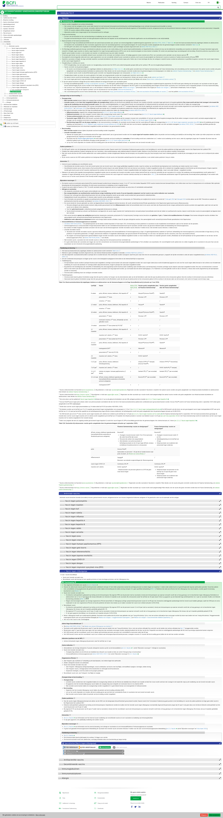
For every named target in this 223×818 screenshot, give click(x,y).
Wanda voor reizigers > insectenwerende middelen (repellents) (152, 617)
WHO (151, 589)
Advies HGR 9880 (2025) (123, 120)
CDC (152, 174)
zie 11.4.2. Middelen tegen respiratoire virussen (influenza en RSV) (100, 124)
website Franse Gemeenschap (203, 71)
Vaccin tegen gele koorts (86, 138)
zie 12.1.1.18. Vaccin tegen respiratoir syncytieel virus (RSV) (183, 122)
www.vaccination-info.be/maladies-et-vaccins (152, 91)
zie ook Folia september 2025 (170, 416)
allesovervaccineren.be (124, 89)
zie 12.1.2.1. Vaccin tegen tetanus (110, 116)
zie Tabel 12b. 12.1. (136, 73)
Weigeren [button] (204, 815)
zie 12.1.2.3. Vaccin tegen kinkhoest (152, 114)
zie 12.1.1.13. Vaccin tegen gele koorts (117, 140)
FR (208, 2)
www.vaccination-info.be (185, 91)
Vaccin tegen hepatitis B (87, 399)
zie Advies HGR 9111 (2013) (133, 253)
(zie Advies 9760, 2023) (186, 124)
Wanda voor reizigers (163, 87)
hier (181, 628)
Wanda (77, 591)
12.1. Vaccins (133, 654)
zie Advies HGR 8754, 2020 (136, 110)
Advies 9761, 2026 (159, 43)
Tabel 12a (115, 251)
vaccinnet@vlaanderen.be (119, 390)
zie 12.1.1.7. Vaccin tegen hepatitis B (156, 399)
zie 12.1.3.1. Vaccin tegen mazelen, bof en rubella (146, 414)
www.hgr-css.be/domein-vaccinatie (94, 83)
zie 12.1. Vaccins (91, 585)
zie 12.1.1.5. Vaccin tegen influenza (112, 112)
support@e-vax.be (112, 394)
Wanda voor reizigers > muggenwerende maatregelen (114, 617)
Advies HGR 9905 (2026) (73, 626)
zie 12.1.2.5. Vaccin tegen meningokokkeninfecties (145, 409)
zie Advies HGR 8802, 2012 (101, 201)
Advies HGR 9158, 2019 (99, 654)
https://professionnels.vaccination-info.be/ (122, 91)
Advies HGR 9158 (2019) (92, 237)
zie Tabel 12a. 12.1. (117, 69)
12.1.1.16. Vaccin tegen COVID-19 (145, 120)
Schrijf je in (136, 798)
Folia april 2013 (170, 199)
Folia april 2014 (181, 199)
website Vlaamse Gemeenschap (182, 71)
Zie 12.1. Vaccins (68, 718)
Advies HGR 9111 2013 (148, 47)
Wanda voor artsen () (97, 626)
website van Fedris (157, 77)
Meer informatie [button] (40, 815)
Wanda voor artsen (128, 87)
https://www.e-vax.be (82, 394)
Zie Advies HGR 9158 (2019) (72, 224)
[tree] (25, 68)
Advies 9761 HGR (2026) (133, 286)
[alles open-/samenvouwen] (122, 751)
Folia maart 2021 (81, 108)
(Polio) (136, 454)
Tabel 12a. (170, 43)
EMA (81, 599)
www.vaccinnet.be (87, 390)
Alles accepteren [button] (214, 815)
